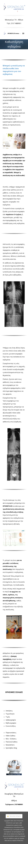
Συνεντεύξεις (11, 726)
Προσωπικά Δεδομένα (15, 816)
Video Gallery (10, 736)
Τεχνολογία (10, 714)
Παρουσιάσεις (11, 733)
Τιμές (8, 717)
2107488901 (18, 804)
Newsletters (10, 745)
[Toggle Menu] (23, 33)
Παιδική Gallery (11, 742)
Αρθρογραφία (11, 720)
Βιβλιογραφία (11, 723)
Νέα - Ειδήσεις (11, 739)
